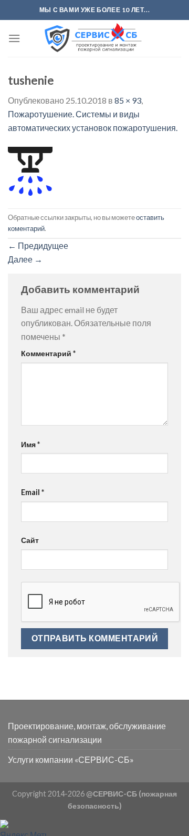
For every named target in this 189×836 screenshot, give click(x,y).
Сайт (30, 540)
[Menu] (14, 38)
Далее (25, 259)
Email (32, 492)
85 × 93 (127, 100)
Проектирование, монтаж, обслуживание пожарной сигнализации (87, 732)
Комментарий (48, 353)
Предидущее (38, 245)
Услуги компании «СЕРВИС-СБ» (71, 759)
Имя (30, 444)
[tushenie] (30, 170)
